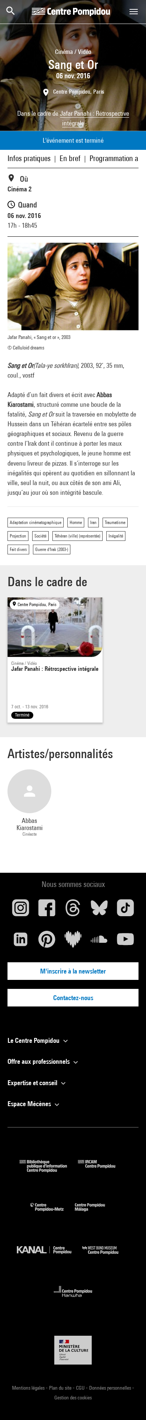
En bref (70, 158)
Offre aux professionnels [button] (39, 1061)
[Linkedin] (20, 942)
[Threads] (73, 910)
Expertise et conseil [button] (33, 1083)
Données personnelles (110, 1388)
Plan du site (61, 1388)
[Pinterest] (47, 942)
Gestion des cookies (73, 1398)
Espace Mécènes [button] (29, 1104)
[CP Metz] (52, 1213)
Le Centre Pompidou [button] (34, 1040)
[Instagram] (20, 910)
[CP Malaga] (95, 1213)
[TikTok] (125, 910)
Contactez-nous (73, 998)
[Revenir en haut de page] (128, 1402)
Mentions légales (29, 1388)
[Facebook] (47, 910)
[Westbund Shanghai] (106, 1256)
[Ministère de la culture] (73, 1350)
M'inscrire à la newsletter (73, 971)
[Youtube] (125, 942)
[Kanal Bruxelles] (49, 1256)
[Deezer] (73, 942)
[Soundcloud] (99, 942)
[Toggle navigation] (133, 11)
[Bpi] (48, 1170)
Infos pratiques (29, 158)
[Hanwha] (73, 1299)
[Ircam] (102, 1170)
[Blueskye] (99, 910)
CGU (81, 1388)
